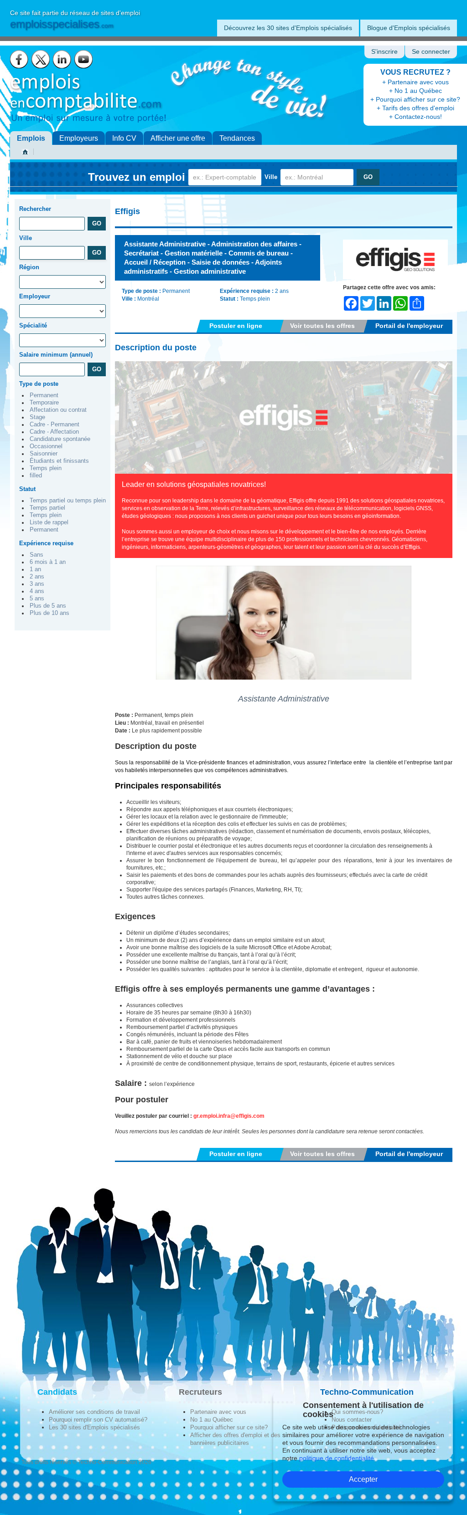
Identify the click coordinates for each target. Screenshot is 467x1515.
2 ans (37, 576)
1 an (35, 569)
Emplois (31, 138)
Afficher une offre (177, 138)
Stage (37, 417)
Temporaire (44, 402)
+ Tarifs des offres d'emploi (415, 108)
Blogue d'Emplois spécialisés (408, 27)
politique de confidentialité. (337, 1458)
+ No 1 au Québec (415, 90)
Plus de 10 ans (49, 613)
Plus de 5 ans (48, 606)
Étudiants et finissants (59, 461)
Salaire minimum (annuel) (56, 354)
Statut (27, 489)
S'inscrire (384, 51)
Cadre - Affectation (54, 432)
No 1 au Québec (211, 1419)
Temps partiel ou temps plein (68, 500)
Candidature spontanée (60, 439)
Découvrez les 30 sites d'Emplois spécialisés (288, 27)
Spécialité (33, 325)
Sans (36, 555)
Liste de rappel (49, 522)
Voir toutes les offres (322, 325)
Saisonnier (43, 453)
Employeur (34, 296)
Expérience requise (46, 543)
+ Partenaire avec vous (415, 82)
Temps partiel (47, 508)
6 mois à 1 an (48, 562)
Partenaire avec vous (218, 1411)
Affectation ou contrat (58, 410)
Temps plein (46, 468)
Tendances (237, 138)
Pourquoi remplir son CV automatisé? (98, 1419)
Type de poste (38, 383)
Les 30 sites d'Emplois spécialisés (94, 1427)
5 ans (37, 598)
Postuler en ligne (235, 325)
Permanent (44, 395)
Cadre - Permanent (54, 424)
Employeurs (78, 138)
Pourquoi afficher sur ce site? (229, 1427)
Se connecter (431, 51)
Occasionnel (46, 446)
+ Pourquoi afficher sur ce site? (415, 99)
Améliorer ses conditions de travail (94, 1411)
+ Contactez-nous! (415, 116)
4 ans (37, 591)
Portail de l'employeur (409, 325)
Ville (271, 177)
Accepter (363, 1479)
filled (36, 475)
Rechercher (35, 208)
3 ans (37, 584)
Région (29, 267)
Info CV (124, 138)
